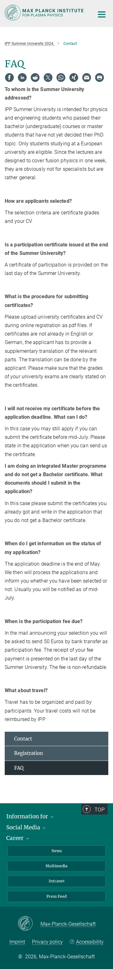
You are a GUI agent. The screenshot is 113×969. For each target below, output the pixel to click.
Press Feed (56, 896)
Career (15, 838)
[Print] (99, 77)
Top (99, 809)
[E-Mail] (86, 77)
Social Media (23, 827)
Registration (28, 753)
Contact (23, 739)
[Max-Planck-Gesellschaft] (29, 923)
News (56, 850)
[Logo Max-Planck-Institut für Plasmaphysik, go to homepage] (45, 13)
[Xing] (73, 77)
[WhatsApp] (61, 77)
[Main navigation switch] (101, 14)
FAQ (19, 768)
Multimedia (56, 866)
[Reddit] (35, 77)
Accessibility (90, 942)
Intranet (57, 881)
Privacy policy (47, 942)
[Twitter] (48, 77)
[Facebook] (9, 77)
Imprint (17, 942)
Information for (27, 816)
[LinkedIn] (22, 77)
